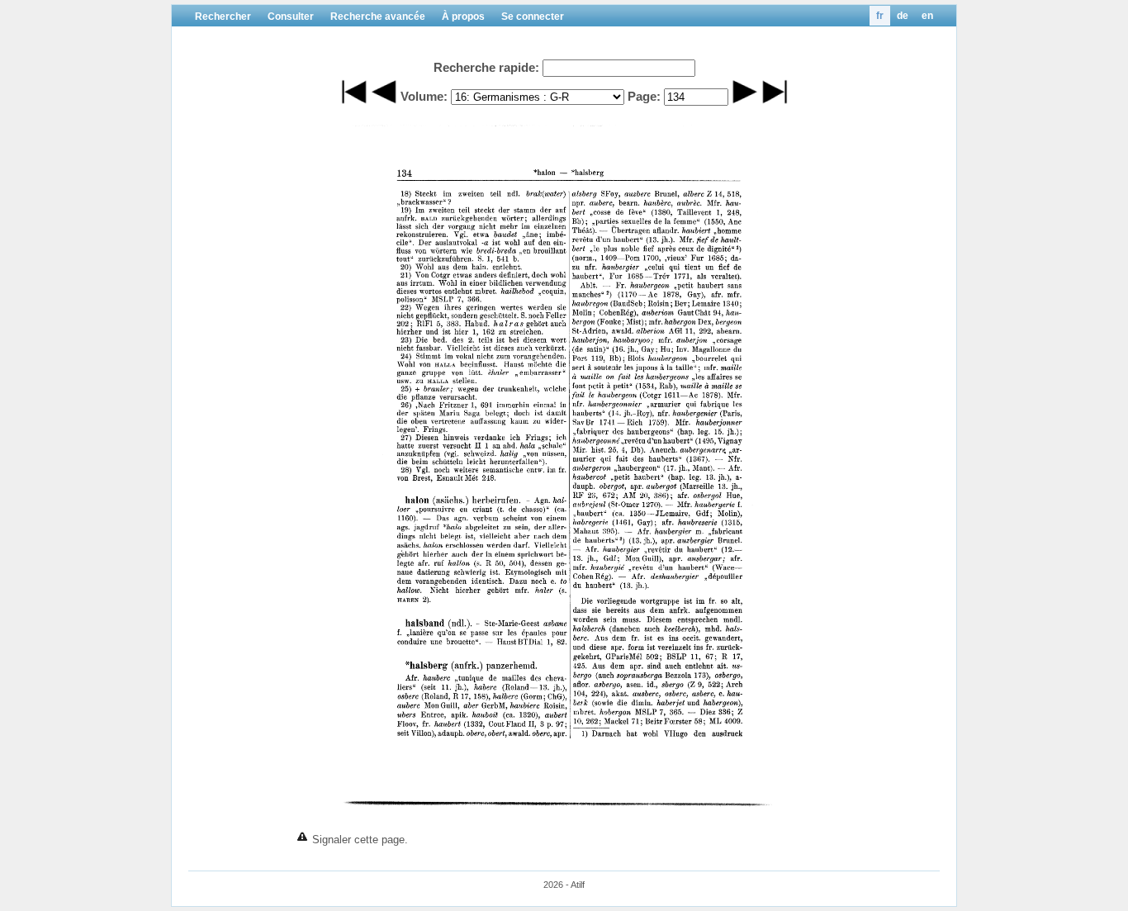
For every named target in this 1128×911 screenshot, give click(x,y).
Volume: (424, 96)
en (927, 15)
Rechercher (223, 16)
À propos (463, 16)
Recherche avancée (377, 16)
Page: (644, 96)
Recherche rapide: (486, 67)
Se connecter (532, 16)
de (902, 15)
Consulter (291, 16)
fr (880, 15)
